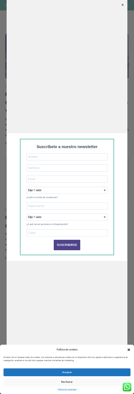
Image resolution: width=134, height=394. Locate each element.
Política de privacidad (67, 389)
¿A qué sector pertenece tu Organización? (47, 224)
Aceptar (67, 372)
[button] (129, 349)
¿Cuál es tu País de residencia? (42, 197)
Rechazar (67, 382)
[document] (67, 197)
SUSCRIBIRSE (67, 244)
